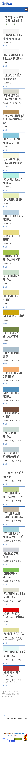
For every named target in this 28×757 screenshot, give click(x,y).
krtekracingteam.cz (7, 739)
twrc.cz (15, 735)
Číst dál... (5, 46)
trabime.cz (9, 735)
